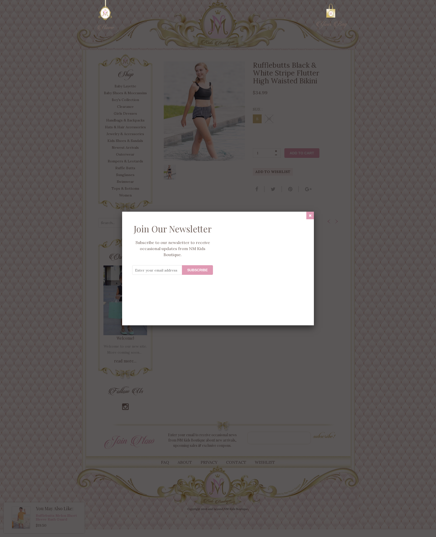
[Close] (310, 215)
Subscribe (197, 270)
